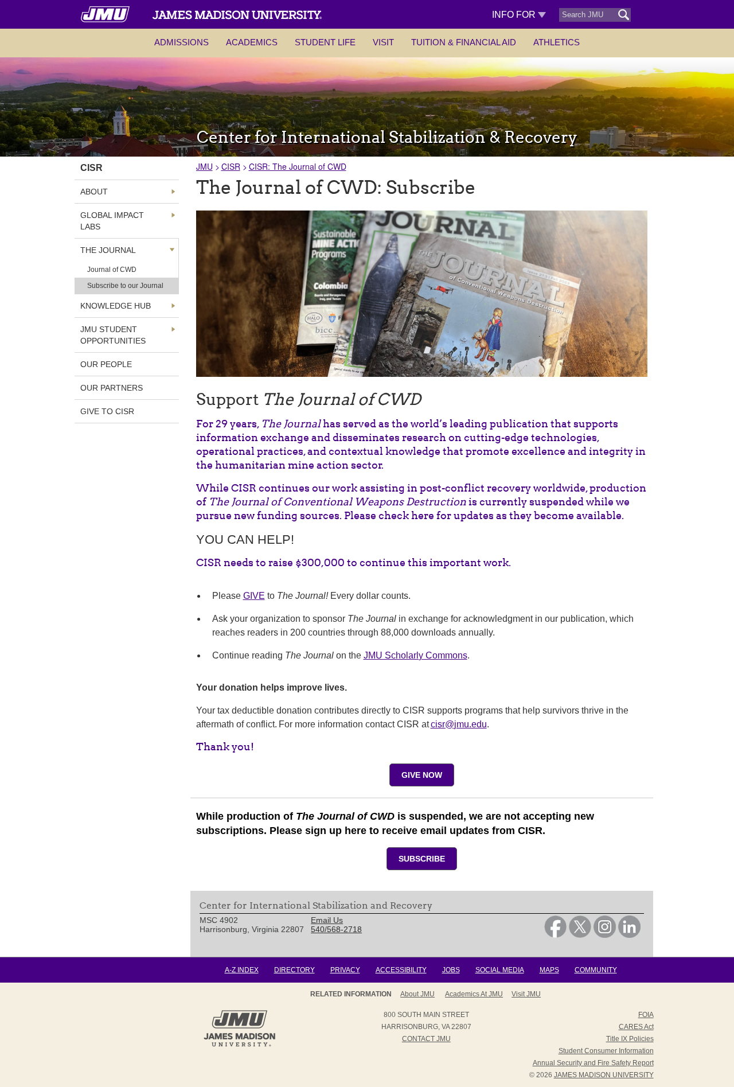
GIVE (254, 596)
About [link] (94, 191)
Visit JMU (526, 994)
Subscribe (422, 858)
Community (596, 970)
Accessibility (401, 970)
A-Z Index (242, 970)
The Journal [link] (108, 250)
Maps (549, 970)
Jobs (451, 970)
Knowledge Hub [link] (115, 305)
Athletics (556, 42)
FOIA (646, 1015)
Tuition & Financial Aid (463, 42)
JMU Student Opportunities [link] (113, 335)
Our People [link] (106, 364)
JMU (204, 166)
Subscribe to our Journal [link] (125, 286)
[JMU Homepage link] (239, 1045)
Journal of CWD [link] (111, 270)
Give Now (421, 775)
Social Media (499, 970)
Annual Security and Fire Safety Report (593, 1063)
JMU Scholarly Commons (415, 655)
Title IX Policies (630, 1039)
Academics (252, 42)
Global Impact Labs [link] (112, 221)
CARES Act (636, 1027)
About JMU (417, 994)
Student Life (325, 42)
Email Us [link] (327, 920)
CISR (230, 166)
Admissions (181, 42)
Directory (294, 970)
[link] (555, 935)
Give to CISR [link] (107, 411)
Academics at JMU (474, 994)
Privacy (345, 970)
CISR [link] (91, 168)
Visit (383, 42)
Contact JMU (426, 1039)
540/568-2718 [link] (336, 929)
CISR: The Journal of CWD (297, 166)
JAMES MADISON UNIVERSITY (604, 1075)
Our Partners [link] (111, 387)
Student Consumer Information (606, 1051)
